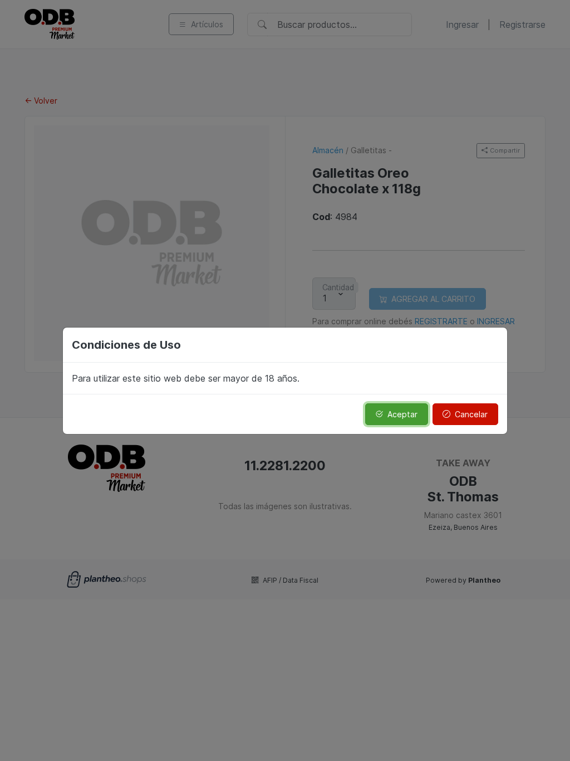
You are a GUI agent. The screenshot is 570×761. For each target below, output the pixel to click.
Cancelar (471, 414)
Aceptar (402, 414)
